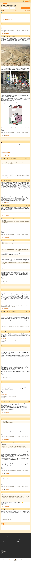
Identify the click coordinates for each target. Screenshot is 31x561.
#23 (29, 36)
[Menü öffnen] (29, 1)
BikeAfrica (4, 23)
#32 (29, 331)
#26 (29, 180)
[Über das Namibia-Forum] (1, 1)
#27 (29, 205)
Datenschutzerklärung (3, 551)
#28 (29, 218)
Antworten (5, 33)
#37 (29, 442)
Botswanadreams (5, 331)
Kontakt (1, 554)
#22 (29, 23)
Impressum (2, 550)
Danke (2, 33)
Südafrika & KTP (6, 153)
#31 (29, 311)
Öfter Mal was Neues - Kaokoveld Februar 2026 (6, 19)
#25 (29, 158)
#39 (29, 492)
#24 (29, 142)
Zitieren (8, 33)
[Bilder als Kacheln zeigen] (5, 8)
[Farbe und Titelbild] (14, 8)
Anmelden (26, 1)
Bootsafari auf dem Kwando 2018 (6, 152)
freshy (3, 142)
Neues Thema (17, 538)
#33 (29, 345)
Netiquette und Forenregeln (4, 553)
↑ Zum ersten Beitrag (15, 10)
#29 (29, 240)
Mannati (4, 401)
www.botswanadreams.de (4, 338)
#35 (29, 401)
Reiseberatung (18, 539)
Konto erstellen (2, 543)
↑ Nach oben (17, 523)
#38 (29, 476)
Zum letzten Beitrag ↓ (27, 10)
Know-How (17, 542)
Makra (3, 205)
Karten (17, 543)
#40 (29, 509)
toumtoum (4, 180)
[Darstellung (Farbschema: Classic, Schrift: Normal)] (23, 1)
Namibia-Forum (4, 1)
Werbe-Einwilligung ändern (4, 552)
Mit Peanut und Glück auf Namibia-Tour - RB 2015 (6, 18)
